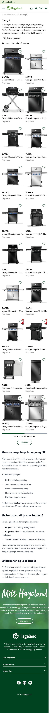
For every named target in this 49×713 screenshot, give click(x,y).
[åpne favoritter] (40, 8)
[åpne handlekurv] (45, 8)
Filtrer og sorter (13, 38)
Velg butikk (9, 2)
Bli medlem (24, 621)
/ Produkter (10, 15)
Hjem (4, 15)
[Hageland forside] (14, 8)
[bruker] (31, 8)
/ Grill (17, 15)
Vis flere (24, 442)
